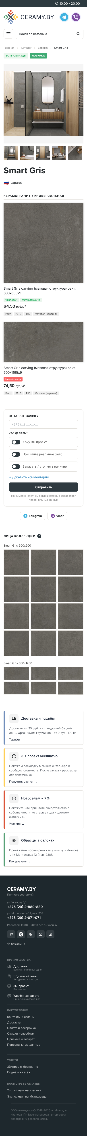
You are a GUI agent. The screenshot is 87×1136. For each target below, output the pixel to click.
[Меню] (8, 34)
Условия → (16, 823)
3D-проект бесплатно (22, 1066)
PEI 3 (18, 313)
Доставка (14, 1022)
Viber (60, 516)
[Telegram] (64, 17)
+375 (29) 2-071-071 (24, 918)
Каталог (26, 47)
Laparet (43, 47)
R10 (28, 313)
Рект (8, 313)
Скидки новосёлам (20, 1033)
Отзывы (16, 944)
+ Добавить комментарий (29, 477)
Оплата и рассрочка (21, 1028)
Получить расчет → (23, 781)
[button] (11, 153)
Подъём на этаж (19, 1072)
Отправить (43, 487)
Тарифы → (16, 739)
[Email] (41, 934)
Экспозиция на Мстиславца (26, 1096)
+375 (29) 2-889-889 (25, 907)
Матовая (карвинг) (46, 313)
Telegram (35, 516)
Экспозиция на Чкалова (24, 1090)
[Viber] (76, 17)
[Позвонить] (31, 934)
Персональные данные (23, 1044)
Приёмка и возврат (21, 1039)
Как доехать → (19, 861)
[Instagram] (50, 934)
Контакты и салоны (21, 1017)
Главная (9, 47)
